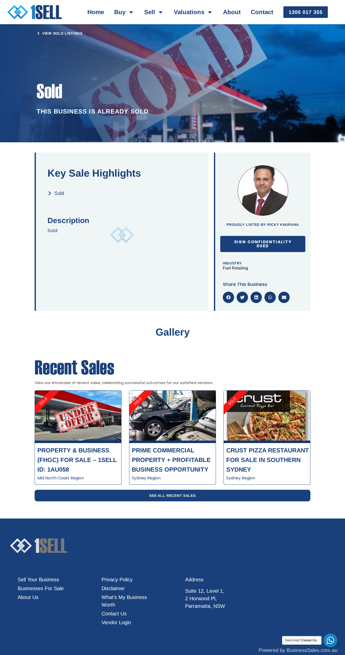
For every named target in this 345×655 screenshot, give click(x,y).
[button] (228, 297)
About (232, 12)
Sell (149, 12)
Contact (262, 12)
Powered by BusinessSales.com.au (298, 650)
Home (95, 12)
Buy (120, 12)
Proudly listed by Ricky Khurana (263, 225)
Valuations (189, 12)
